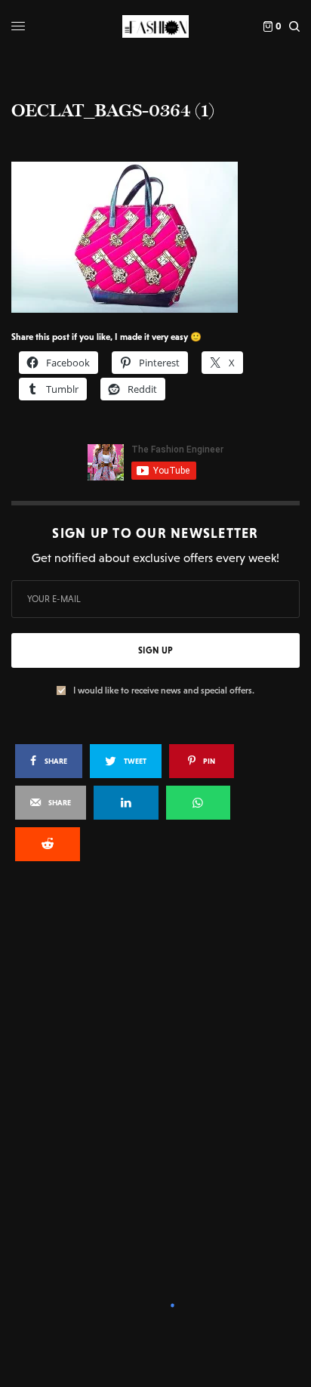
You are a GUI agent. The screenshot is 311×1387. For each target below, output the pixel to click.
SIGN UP (155, 650)
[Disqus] (155, 1076)
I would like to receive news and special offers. (163, 690)
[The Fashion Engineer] (155, 26)
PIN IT (163, 236)
